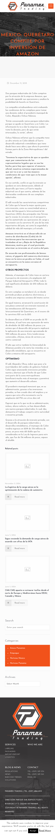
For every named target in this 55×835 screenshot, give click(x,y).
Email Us (32, 777)
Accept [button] (33, 831)
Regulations (11, 771)
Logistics (10, 757)
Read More (45, 831)
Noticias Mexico (17, 658)
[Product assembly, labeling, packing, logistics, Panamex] (27, 6)
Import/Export (12, 754)
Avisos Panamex (17, 648)
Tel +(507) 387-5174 (36, 771)
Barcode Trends (13, 777)
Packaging (10, 751)
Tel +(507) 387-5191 (36, 774)
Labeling (9, 749)
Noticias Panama (18, 663)
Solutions (10, 780)
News (7, 774)
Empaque (14, 653)
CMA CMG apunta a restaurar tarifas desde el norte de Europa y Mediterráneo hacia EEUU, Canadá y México (27, 593)
